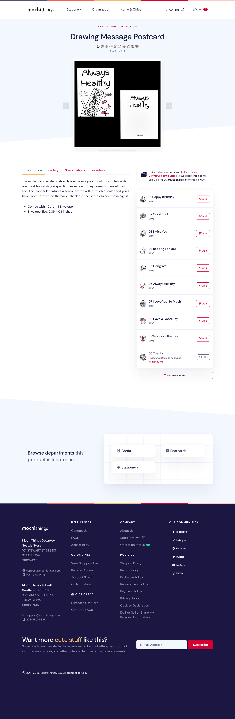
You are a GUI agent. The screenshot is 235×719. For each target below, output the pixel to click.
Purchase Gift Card (84, 603)
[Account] (183, 9)
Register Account (83, 570)
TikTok (180, 573)
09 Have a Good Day (163, 319)
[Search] (165, 9)
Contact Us (79, 531)
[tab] (99, 150)
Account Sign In (82, 577)
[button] (117, 103)
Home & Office (130, 9)
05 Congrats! (157, 266)
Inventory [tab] (98, 170)
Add (206, 199)
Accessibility (80, 545)
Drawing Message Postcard (117, 37)
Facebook (182, 531)
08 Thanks (155, 353)
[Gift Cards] (177, 9)
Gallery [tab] (53, 170)
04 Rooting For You (162, 249)
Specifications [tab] (75, 170)
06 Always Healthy (161, 284)
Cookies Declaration (134, 605)
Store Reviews (130, 538)
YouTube (181, 565)
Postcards (178, 450)
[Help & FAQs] (171, 9)
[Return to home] (40, 9)
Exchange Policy (131, 577)
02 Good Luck (158, 214)
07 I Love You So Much (164, 301)
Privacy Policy (130, 598)
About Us (126, 531)
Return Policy (129, 570)
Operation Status (133, 545)
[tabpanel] (76, 196)
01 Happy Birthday (161, 197)
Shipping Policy (130, 563)
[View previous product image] (66, 106)
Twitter (181, 556)
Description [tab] (33, 170)
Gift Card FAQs (82, 610)
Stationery (74, 9)
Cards (126, 450)
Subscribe (203, 644)
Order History (81, 584)
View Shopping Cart (85, 563)
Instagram (182, 540)
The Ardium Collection (117, 26)
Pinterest (182, 548)
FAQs (75, 538)
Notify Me (157, 361)
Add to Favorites (176, 375)
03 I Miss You (157, 232)
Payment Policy (131, 591)
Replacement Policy (134, 584)
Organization (101, 9)
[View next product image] (169, 106)
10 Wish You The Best (163, 336)
